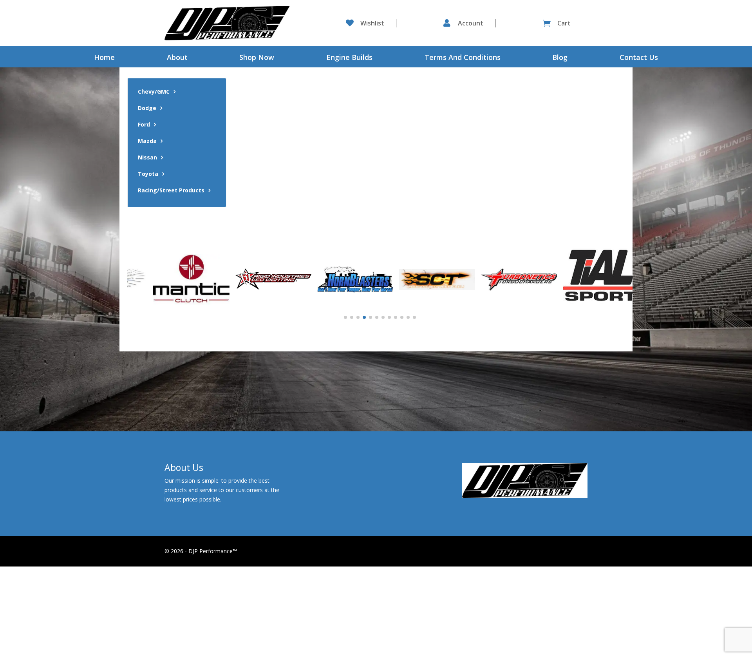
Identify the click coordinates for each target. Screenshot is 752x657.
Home (104, 58)
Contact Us (639, 58)
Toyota (148, 174)
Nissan (147, 158)
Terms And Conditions (463, 58)
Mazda (147, 141)
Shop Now (256, 58)
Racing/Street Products (171, 191)
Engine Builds (349, 58)
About (177, 58)
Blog (560, 58)
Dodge (147, 108)
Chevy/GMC (154, 92)
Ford (144, 125)
